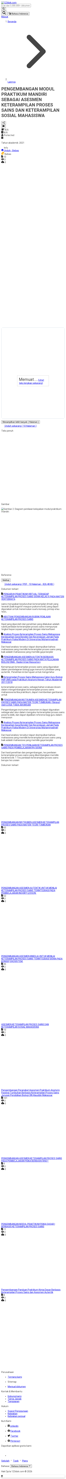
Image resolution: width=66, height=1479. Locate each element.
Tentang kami (15, 1377)
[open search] (4, 13)
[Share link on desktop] (3, 123)
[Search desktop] (3, 9)
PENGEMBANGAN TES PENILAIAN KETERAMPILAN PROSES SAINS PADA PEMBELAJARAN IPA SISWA (32, 746)
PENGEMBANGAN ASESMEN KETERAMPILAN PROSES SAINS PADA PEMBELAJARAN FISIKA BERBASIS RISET (31, 1159)
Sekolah (5, 1461)
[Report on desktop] (3, 126)
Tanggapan (13, 1401)
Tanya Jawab (14, 1399)
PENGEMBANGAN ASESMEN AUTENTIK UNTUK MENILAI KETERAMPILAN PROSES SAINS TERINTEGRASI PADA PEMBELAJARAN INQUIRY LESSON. (29, 890)
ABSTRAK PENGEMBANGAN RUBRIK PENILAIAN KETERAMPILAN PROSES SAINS (26, 618)
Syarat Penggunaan (18, 1411)
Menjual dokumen (17, 1386)
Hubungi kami (14, 1396)
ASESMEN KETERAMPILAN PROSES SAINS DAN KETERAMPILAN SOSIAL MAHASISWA (25, 1025)
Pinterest (15, 1441)
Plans (25, 1461)
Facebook (15, 1431)
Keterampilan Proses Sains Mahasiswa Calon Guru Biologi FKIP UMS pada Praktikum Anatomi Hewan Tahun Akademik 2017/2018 (31, 679)
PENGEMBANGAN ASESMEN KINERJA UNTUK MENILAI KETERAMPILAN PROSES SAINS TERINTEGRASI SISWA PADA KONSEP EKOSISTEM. (31, 959)
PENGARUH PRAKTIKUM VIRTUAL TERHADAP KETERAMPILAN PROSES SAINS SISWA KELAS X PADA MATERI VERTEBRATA (32, 596)
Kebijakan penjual (16, 1416)
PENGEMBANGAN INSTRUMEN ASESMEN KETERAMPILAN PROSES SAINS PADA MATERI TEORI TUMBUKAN (30, 823)
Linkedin (14, 1426)
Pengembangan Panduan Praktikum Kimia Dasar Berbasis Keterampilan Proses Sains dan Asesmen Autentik (31, 1291)
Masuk (4, 16)
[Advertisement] (14, 212)
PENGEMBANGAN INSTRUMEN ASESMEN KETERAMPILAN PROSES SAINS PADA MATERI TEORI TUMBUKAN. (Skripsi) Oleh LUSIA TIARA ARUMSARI (31, 702)
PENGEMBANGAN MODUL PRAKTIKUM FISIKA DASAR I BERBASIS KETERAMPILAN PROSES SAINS (28, 1225)
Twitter (14, 1436)
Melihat (6, 580)
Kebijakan (12, 1413)
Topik (16, 1461)
